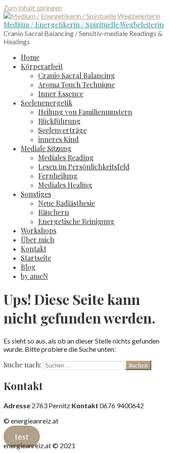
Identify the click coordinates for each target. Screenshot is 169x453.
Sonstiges (36, 193)
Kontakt (33, 248)
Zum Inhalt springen (32, 7)
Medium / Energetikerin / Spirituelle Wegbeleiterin (83, 24)
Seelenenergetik (46, 102)
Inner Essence (60, 93)
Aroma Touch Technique (76, 84)
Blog (28, 266)
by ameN (34, 276)
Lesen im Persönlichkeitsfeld (84, 166)
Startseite (36, 257)
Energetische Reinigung (76, 221)
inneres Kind (58, 139)
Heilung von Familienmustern (85, 111)
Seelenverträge (62, 130)
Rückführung (59, 121)
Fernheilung (58, 175)
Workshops (38, 230)
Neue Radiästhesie (66, 203)
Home (30, 57)
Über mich (37, 239)
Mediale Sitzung (46, 148)
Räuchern (53, 212)
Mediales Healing (65, 184)
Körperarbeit (42, 66)
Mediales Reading (66, 157)
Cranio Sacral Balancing (76, 75)
